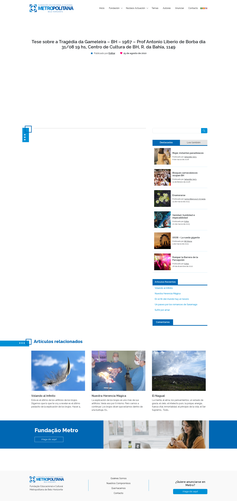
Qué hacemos (118, 488)
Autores (167, 8)
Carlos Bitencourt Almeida (194, 199)
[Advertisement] (118, 25)
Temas (155, 8)
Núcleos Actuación (135, 8)
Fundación (114, 8)
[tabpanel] (180, 210)
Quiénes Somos (119, 478)
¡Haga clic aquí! (49, 439)
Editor (186, 221)
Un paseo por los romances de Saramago (176, 304)
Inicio (102, 8)
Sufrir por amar (162, 310)
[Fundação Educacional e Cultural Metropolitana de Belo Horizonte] (52, 8)
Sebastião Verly (190, 157)
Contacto (193, 8)
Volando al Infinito (164, 288)
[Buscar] (204, 130)
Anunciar (179, 8)
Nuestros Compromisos (118, 483)
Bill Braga (188, 241)
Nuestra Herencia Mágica (167, 293)
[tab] (166, 142)
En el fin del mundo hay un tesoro (172, 299)
